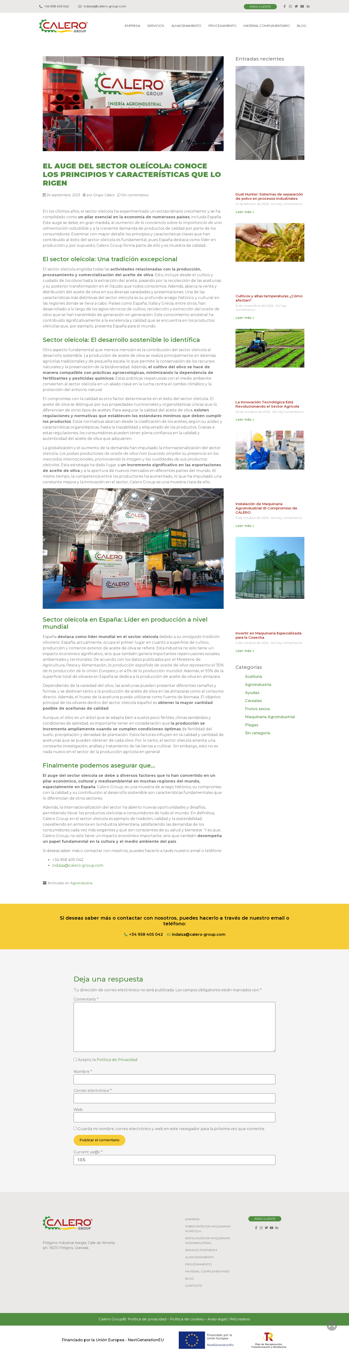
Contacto (193, 1285)
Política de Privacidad (117, 1059)
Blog (301, 26)
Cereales (253, 700)
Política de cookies (187, 1319)
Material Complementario (267, 26)
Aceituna (253, 676)
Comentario (86, 999)
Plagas (251, 725)
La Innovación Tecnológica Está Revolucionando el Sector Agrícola (267, 404)
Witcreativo (240, 1319)
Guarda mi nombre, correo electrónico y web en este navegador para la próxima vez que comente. (171, 1129)
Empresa (132, 26)
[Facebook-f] (284, 6)
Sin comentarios (135, 195)
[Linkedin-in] (308, 6)
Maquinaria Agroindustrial (270, 717)
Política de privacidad (147, 1319)
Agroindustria (81, 883)
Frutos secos (257, 709)
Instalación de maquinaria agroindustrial (207, 1240)
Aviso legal (217, 1319)
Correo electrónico (93, 1091)
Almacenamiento (186, 26)
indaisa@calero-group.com (77, 865)
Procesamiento (222, 26)
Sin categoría (257, 733)
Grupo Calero (104, 195)
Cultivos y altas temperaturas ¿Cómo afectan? (269, 298)
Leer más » (245, 212)
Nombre (83, 1072)
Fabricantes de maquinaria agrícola (208, 1229)
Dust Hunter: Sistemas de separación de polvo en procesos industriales (269, 196)
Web (78, 1110)
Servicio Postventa (201, 1250)
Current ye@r (88, 1152)
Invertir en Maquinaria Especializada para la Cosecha (269, 635)
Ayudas (252, 692)
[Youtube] (302, 6)
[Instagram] (290, 6)
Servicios (155, 26)
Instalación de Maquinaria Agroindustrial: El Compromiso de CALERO (266, 508)
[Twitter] (296, 6)
